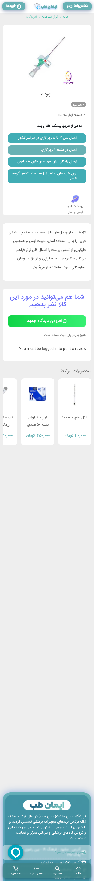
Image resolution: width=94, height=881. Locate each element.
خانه (66, 17)
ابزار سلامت (50, 17)
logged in (49, 349)
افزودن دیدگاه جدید (44, 320)
